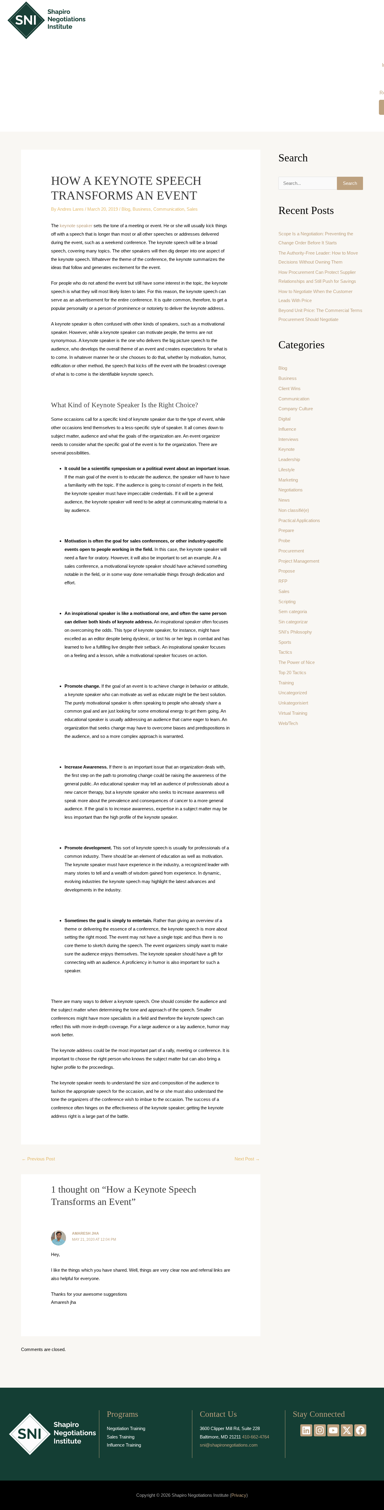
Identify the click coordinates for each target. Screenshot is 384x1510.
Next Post (247, 1158)
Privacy (238, 1495)
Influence (287, 429)
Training (286, 682)
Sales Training (120, 1436)
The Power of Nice (296, 662)
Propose (286, 570)
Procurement (291, 550)
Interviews (288, 439)
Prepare (286, 530)
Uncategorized (292, 692)
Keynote (286, 449)
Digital (284, 418)
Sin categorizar (293, 621)
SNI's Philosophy (295, 631)
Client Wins (289, 388)
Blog (126, 209)
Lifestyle (286, 469)
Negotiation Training (126, 1428)
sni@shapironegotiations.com (229, 1444)
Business (142, 209)
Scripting (287, 601)
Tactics (285, 652)
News (284, 500)
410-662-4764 (255, 1436)
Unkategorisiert (293, 702)
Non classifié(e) (293, 510)
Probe (284, 540)
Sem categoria (292, 611)
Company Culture (295, 408)
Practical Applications (299, 520)
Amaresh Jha (85, 1233)
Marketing (288, 479)
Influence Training (124, 1444)
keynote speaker (76, 225)
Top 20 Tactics (292, 672)
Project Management (298, 561)
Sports (284, 642)
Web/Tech (288, 723)
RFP (282, 581)
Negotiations (290, 489)
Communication (168, 209)
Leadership (289, 459)
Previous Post (38, 1158)
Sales (192, 209)
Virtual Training (292, 713)
